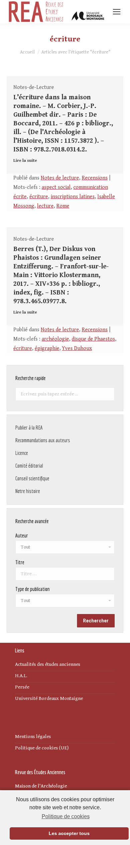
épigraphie (47, 348)
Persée (22, 687)
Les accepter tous (69, 833)
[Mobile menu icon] (116, 11)
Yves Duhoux (77, 348)
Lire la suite (25, 160)
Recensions (95, 178)
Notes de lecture (60, 178)
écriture (38, 197)
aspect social (56, 187)
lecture (45, 206)
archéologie (55, 339)
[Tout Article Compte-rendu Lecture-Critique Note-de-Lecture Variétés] (65, 602)
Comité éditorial (29, 466)
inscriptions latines (73, 197)
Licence (21, 453)
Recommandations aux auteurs (42, 440)
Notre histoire (27, 491)
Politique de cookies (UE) (42, 748)
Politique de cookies (65, 816)
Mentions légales (33, 736)
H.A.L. (21, 676)
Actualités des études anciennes (47, 664)
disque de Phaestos (93, 339)
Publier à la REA (29, 428)
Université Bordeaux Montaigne (49, 698)
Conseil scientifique (32, 478)
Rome (62, 206)
